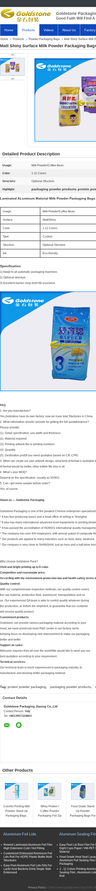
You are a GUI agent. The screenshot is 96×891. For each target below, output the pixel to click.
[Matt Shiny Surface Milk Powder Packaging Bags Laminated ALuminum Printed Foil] (12, 67)
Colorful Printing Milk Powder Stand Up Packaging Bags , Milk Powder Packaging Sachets (16, 811)
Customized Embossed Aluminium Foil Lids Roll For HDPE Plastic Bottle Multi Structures (27, 857)
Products (28, 30)
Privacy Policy (37, 887)
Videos (49, 30)
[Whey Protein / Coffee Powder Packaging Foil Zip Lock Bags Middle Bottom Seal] (49, 791)
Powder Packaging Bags (44, 39)
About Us (69, 30)
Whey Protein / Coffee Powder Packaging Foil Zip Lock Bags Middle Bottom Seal (50, 811)
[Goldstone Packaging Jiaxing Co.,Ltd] (25, 15)
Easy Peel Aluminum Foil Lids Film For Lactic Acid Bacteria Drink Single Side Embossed (27, 869)
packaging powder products (70, 687)
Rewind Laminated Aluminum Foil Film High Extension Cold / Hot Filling (27, 846)
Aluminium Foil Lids (19, 834)
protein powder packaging (27, 687)
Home (8, 30)
